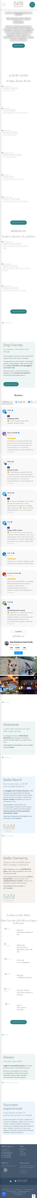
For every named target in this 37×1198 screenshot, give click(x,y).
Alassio (20, 930)
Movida (20, 960)
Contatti (22, 1151)
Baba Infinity (10, 132)
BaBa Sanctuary (12, 154)
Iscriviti (23, 1171)
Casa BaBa (9, 110)
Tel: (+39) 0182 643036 (6, 1154)
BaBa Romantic (12, 243)
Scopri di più (11, 384)
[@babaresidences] (7, 643)
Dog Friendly (13, 345)
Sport (19, 1005)
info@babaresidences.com (7, 1152)
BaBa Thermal (11, 198)
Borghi (20, 975)
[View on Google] (4, 434)
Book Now (18, 45)
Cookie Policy (23, 1155)
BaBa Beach (12, 780)
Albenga (21, 945)
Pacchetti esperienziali (12, 1106)
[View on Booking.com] (4, 411)
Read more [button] (10, 452)
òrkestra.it (20, 1195)
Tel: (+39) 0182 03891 (6, 1156)
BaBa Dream (10, 88)
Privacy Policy (23, 1153)
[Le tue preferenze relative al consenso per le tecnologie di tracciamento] (33, 1196)
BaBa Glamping (15, 858)
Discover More (18, 222)
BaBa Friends (10, 288)
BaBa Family (10, 265)
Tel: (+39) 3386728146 (6, 1157)
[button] (4, 1194)
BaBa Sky (8, 176)
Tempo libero (23, 990)
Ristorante (11, 725)
